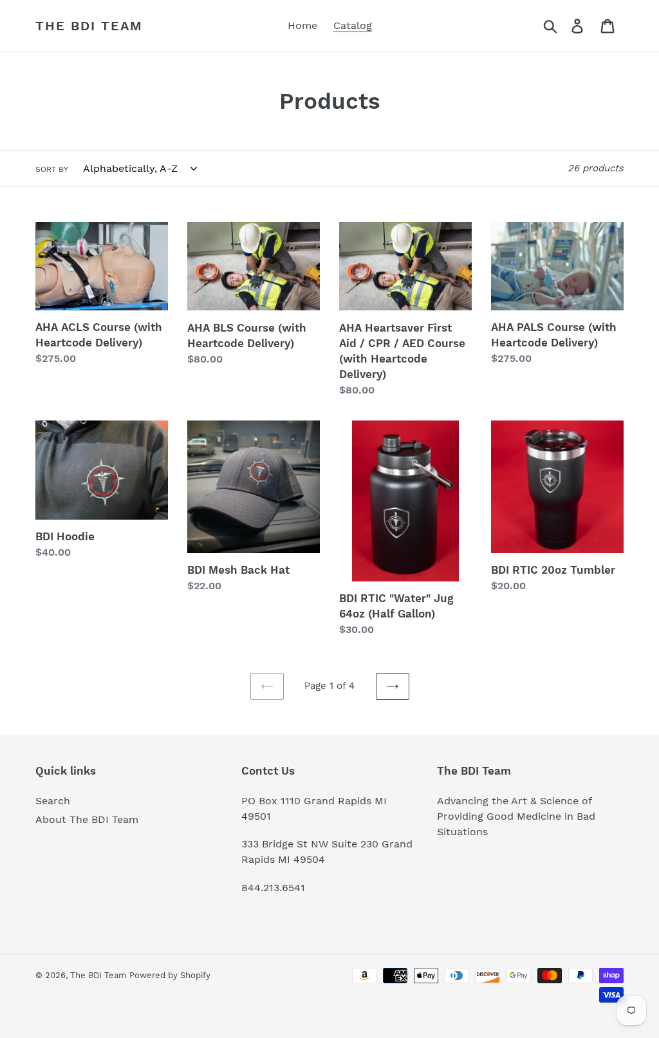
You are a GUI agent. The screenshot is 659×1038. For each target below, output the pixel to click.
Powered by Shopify (169, 975)
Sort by (51, 169)
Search (52, 801)
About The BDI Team (86, 819)
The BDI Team (89, 25)
